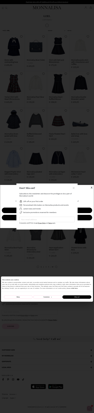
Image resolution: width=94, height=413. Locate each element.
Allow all (76, 297)
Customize (46, 297)
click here (74, 288)
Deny (18, 297)
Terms (50, 223)
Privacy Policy (42, 223)
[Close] (73, 188)
